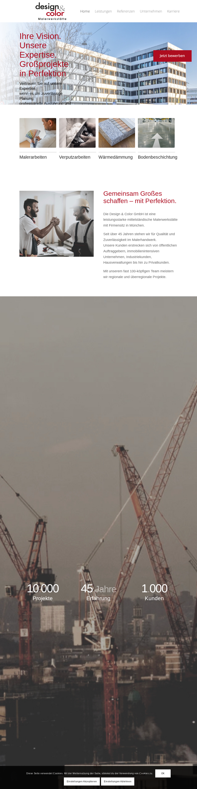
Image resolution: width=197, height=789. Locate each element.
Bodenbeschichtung (157, 157)
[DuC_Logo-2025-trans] (51, 11)
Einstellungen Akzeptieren (82, 781)
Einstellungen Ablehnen (117, 781)
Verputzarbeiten (74, 157)
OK (163, 773)
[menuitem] (85, 11)
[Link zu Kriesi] (154, 56)
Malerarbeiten (33, 157)
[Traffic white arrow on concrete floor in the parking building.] (156, 133)
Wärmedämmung (115, 157)
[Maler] (37, 133)
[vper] (77, 133)
